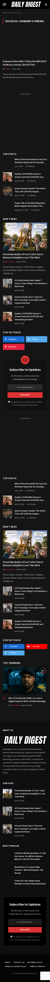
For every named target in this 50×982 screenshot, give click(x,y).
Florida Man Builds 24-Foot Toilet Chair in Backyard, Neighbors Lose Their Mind (23, 256)
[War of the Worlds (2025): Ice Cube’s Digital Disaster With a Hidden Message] (25, 681)
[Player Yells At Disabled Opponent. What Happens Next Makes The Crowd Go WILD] (7, 206)
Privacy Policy (24, 405)
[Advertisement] (25, 121)
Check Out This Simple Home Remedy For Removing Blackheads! (30, 882)
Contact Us (18, 962)
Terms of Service (37, 966)
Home (5, 13)
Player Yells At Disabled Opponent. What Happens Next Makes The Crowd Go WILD (30, 206)
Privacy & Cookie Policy (16, 966)
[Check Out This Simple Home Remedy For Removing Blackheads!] (7, 883)
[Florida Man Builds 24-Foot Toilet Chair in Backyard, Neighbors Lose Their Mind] (25, 237)
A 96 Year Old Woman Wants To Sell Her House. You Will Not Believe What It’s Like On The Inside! (30, 856)
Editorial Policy (34, 962)
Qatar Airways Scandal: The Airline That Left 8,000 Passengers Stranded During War (30, 191)
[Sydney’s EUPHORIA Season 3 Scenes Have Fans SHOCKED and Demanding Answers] (7, 176)
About (8, 962)
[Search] (45, 4)
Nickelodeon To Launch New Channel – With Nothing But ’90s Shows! (28, 870)
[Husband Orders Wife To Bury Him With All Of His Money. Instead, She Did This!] (25, 44)
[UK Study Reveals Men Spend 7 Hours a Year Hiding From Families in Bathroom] (7, 283)
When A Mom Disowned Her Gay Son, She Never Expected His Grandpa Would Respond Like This (31, 162)
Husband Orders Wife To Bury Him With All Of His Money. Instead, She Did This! (25, 63)
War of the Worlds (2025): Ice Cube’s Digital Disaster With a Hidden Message (27, 700)
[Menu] (4, 4)
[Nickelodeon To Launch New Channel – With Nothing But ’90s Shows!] (7, 870)
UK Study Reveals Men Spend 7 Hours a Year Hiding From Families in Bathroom (31, 283)
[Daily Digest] (26, 4)
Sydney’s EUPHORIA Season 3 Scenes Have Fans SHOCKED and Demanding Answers (29, 177)
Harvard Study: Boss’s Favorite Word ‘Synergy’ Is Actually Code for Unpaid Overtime (30, 300)
